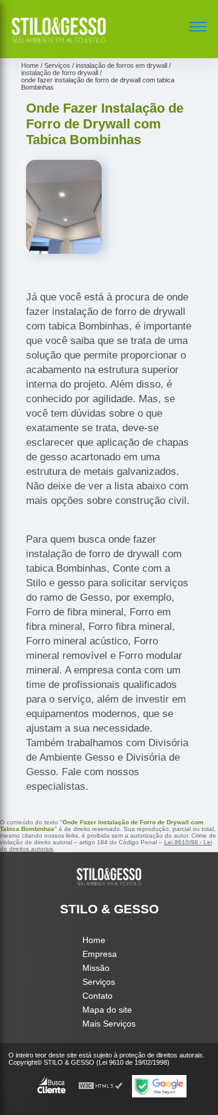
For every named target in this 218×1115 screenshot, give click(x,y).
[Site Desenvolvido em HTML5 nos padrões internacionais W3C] (100, 1086)
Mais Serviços (109, 1023)
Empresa (99, 954)
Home (93, 940)
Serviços (98, 982)
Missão (96, 968)
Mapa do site (107, 1009)
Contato (97, 996)
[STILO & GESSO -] (59, 45)
